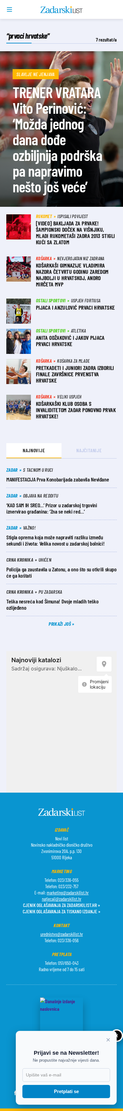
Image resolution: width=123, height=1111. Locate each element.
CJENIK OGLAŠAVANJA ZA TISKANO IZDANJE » (61, 911)
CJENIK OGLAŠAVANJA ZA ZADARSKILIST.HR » (61, 905)
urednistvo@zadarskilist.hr (61, 934)
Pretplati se (66, 1091)
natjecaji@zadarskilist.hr (61, 899)
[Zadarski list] (61, 10)
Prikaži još (60, 624)
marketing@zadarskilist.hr (68, 892)
